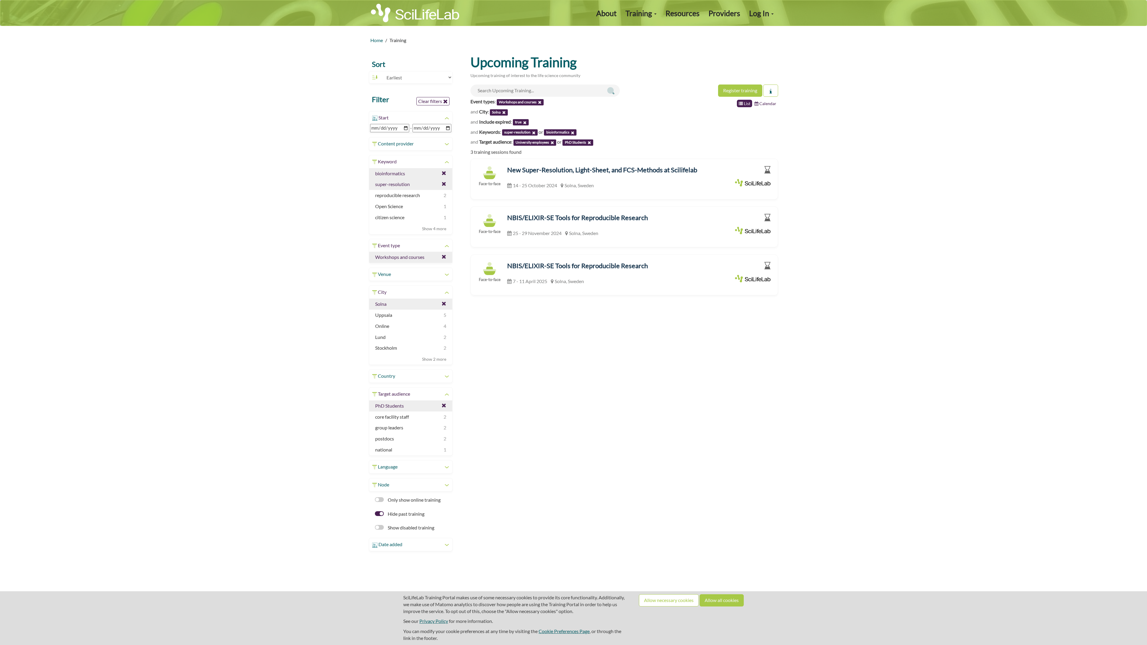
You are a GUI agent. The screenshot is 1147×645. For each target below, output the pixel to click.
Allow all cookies (722, 600)
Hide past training (405, 514)
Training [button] (639, 13)
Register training (740, 90)
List (746, 103)
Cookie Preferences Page (564, 631)
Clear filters (430, 101)
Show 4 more (434, 228)
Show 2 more (434, 359)
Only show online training (414, 500)
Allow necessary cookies (669, 600)
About (606, 13)
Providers (724, 13)
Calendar (767, 103)
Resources (682, 13)
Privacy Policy (433, 621)
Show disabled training (410, 527)
